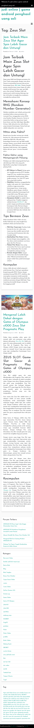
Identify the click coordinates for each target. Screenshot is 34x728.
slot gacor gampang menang (20, 712)
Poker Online (7, 633)
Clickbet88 (14, 694)
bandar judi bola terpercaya (11, 561)
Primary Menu (32, 24)
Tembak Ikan (7, 672)
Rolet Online (7, 640)
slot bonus (24, 708)
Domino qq (6, 594)
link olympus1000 (25, 696)
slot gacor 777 (7, 712)
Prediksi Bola (15, 700)
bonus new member (18, 692)
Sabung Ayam (7, 644)
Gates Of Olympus (8, 601)
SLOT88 (5, 706)
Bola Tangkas (7, 572)
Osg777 (5, 622)
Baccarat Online (8, 558)
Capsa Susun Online (9, 579)
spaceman (6, 718)
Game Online (7, 597)
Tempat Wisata (7, 676)
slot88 (5, 669)
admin (22, 51)
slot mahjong (18, 714)
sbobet (5, 702)
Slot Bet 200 (9, 708)
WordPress (13, 726)
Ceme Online (7, 586)
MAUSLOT (20, 202)
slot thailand (24, 716)
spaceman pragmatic (15, 718)
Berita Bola (6, 565)
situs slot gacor (21, 704)
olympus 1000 (7, 700)
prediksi (5, 637)
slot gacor (27, 710)
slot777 (10, 706)
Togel (5, 679)
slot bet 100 (6, 662)
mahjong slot (7, 698)
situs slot (13, 704)
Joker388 (6, 608)
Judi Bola (6, 612)
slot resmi (8, 716)
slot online (6, 665)
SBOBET (6, 647)
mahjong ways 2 (24, 698)
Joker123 (5, 604)
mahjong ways (7, 615)
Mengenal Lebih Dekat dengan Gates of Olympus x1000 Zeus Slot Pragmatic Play (15, 322)
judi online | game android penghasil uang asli (15, 14)
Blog (4, 569)
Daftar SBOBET (22, 694)
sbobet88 (10, 702)
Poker (5, 629)
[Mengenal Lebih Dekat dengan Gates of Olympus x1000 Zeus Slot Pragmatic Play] (17, 302)
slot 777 (15, 706)
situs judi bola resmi (9, 654)
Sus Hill (26, 726)
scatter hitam (7, 651)
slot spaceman (16, 716)
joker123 (5, 696)
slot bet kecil (17, 708)
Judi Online (17, 696)
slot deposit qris (19, 710)
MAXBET (6, 619)
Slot (4, 658)
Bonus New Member (9, 576)
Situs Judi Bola (18, 702)
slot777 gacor (21, 706)
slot (27, 704)
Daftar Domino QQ (9, 590)
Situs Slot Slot (20, 341)
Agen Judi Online (8, 692)
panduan (5, 626)
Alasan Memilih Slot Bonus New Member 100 (16, 535)
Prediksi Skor (23, 700)
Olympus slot (7, 490)
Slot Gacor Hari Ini (8, 714)
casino (5, 583)
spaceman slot (26, 718)
